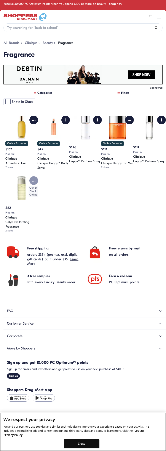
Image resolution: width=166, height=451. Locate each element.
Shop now (115, 4)
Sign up (13, 375)
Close (81, 444)
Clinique (31, 43)
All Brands (11, 43)
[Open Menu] (159, 17)
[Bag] (150, 17)
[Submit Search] (156, 27)
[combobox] (83, 27)
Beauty (48, 43)
